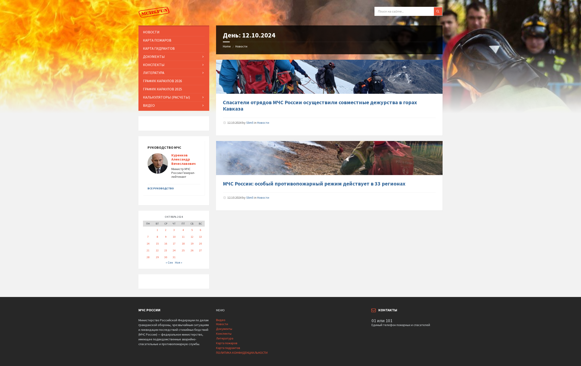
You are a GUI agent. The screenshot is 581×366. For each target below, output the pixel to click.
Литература (224, 338)
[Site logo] (154, 16)
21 (148, 250)
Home (227, 46)
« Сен (169, 262)
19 (192, 243)
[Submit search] (438, 11)
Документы (224, 329)
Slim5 (250, 123)
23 (165, 250)
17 (174, 243)
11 (183, 236)
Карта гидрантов (228, 348)
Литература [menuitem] (153, 72)
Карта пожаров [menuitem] (157, 40)
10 (174, 236)
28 (148, 257)
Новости (241, 46)
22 (157, 250)
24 (174, 250)
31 (174, 257)
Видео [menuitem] (149, 105)
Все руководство (161, 188)
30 (165, 257)
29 (157, 257)
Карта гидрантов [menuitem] (159, 48)
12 (192, 236)
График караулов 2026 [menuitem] (162, 81)
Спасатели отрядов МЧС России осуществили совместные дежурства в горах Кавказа (320, 105)
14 (148, 243)
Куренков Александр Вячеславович (183, 159)
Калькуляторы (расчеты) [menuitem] (166, 97)
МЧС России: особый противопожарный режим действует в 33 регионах (314, 183)
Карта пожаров (226, 343)
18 (183, 243)
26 (192, 250)
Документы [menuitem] (154, 56)
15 (157, 243)
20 (200, 243)
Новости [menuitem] (151, 32)
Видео (220, 320)
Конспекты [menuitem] (154, 64)
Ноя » (178, 262)
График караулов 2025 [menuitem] (162, 89)
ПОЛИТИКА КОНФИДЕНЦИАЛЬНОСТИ (242, 353)
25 (183, 250)
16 (165, 243)
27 (200, 250)
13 (200, 236)
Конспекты (223, 333)
